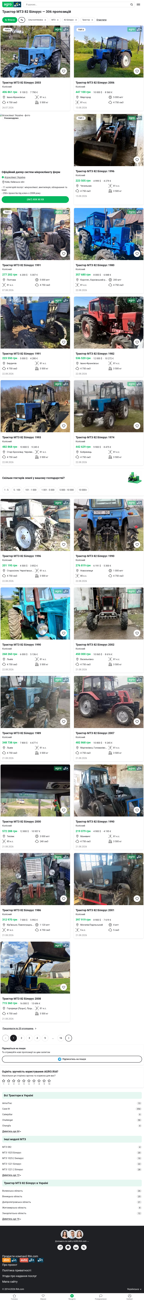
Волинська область (71, 1190)
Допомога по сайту (72, 1241)
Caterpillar (71, 1114)
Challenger (71, 1120)
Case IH (71, 1108)
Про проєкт (9, 1264)
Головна (14, 1299)
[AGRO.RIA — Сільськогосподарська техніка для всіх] (12, 4)
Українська (133, 1289)
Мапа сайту (9, 1281)
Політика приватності (16, 1270)
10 (49, 1084)
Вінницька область (71, 1196)
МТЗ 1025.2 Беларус (71, 1158)
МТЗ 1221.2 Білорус (71, 1169)
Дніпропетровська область (71, 1202)
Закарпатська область (71, 1213)
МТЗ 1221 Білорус (71, 1164)
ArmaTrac (71, 1103)
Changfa (71, 1125)
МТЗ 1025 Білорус (71, 1152)
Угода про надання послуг (19, 1276)
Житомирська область (71, 1207)
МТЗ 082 (71, 1147)
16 (60, 1038)
